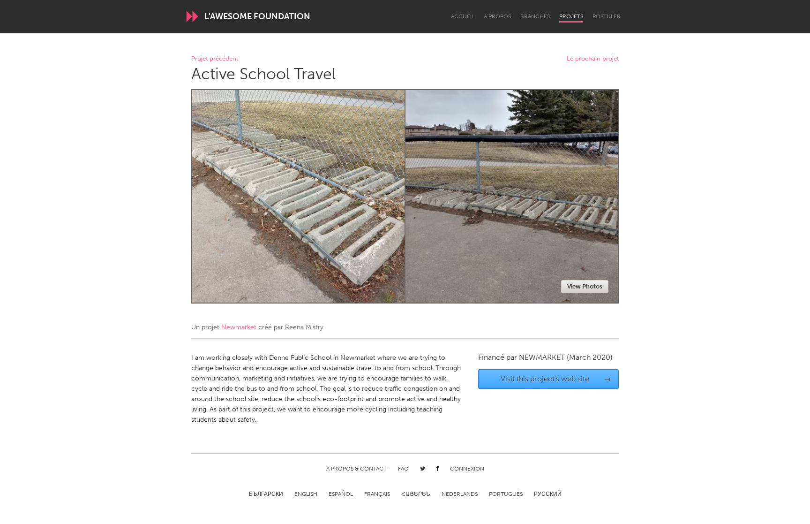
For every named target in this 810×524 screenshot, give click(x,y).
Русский (548, 494)
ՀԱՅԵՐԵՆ (415, 494)
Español (341, 494)
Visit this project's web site (556, 378)
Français (377, 494)
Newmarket (238, 327)
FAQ (403, 468)
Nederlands (460, 494)
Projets (571, 16)
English (305, 494)
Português (506, 494)
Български (266, 494)
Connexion (467, 468)
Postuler (606, 16)
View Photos (584, 286)
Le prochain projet (593, 59)
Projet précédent (214, 59)
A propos (497, 16)
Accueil (462, 16)
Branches (535, 16)
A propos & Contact (356, 468)
